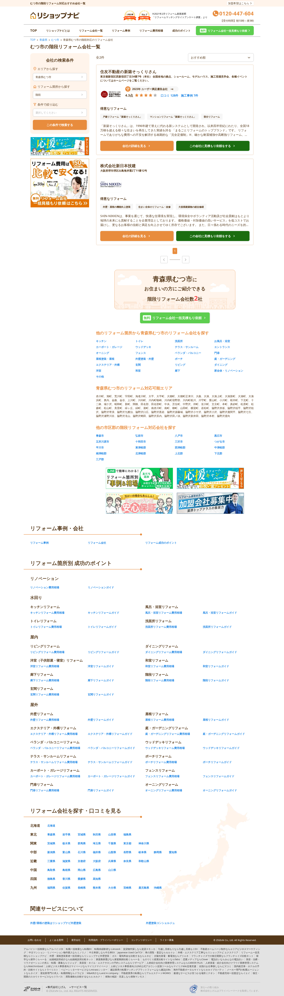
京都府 (82, 861)
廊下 (177, 370)
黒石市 (218, 435)
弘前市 (139, 435)
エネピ (131, 955)
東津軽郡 (140, 447)
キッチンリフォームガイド (103, 612)
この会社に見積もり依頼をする (212, 146)
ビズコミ (215, 966)
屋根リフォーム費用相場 (159, 719)
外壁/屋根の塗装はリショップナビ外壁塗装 (55, 923)
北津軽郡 (140, 453)
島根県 (66, 870)
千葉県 (112, 843)
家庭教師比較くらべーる (118, 959)
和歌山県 (144, 861)
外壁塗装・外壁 (144, 359)
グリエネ (171, 955)
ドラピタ (62, 973)
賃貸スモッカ (139, 949)
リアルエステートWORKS (146, 973)
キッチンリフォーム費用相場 (47, 612)
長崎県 (82, 887)
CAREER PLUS (175, 962)
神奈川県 (144, 843)
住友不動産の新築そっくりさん (128, 71)
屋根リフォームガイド (216, 719)
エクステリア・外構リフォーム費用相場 (54, 734)
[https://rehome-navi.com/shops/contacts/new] (210, 503)
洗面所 (179, 341)
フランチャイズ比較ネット (222, 955)
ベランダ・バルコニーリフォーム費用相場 (55, 748)
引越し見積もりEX (178, 949)
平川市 (100, 447)
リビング (180, 364)
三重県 (51, 861)
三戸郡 (100, 459)
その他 (100, 376)
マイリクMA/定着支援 (153, 966)
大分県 (112, 887)
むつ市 (55, 40)
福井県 (97, 852)
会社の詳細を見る (136, 146)
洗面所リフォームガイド (217, 627)
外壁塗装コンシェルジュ (160, 923)
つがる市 (219, 441)
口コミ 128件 (169, 95)
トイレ (139, 341)
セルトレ (160, 952)
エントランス (222, 347)
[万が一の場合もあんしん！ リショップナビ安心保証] (139, 503)
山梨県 (112, 852)
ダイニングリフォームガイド (220, 652)
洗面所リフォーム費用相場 (161, 627)
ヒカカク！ (84, 976)
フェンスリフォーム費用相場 (162, 776)
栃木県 (66, 843)
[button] (225, 30)
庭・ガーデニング (224, 359)
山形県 (112, 834)
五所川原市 (102, 441)
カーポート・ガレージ (109, 347)
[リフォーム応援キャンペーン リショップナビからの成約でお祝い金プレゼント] (60, 146)
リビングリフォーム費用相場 (47, 652)
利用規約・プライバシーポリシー (106, 940)
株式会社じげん (56, 987)
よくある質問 (56, 940)
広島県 (97, 870)
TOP (33, 30)
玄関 (138, 364)
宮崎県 (127, 887)
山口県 (112, 870)
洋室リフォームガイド (101, 666)
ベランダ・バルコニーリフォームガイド (111, 748)
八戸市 (179, 435)
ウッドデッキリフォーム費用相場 (165, 748)
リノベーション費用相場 (44, 587)
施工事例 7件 (189, 95)
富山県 (66, 852)
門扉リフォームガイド (101, 790)
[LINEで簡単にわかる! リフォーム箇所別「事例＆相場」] (139, 478)
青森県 (43, 40)
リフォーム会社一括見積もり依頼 (175, 318)
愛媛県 (82, 879)
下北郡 (218, 453)
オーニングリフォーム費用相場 (163, 790)
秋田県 (97, 834)
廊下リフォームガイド (101, 680)
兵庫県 (112, 861)
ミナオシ (194, 973)
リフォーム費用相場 (151, 30)
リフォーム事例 (121, 30)
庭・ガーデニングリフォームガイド (224, 734)
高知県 (97, 879)
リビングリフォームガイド (103, 652)
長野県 (127, 852)
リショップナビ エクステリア (208, 952)
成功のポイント (181, 30)
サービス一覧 (79, 987)
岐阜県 (142, 852)
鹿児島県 (144, 887)
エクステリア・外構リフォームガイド (110, 734)
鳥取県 (51, 870)
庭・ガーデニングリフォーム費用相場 (167, 734)
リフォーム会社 (97, 542)
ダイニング (220, 364)
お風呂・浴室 (222, 341)
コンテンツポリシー (141, 940)
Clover (195, 959)
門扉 (217, 353)
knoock (107, 949)
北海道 (51, 825)
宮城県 (82, 834)
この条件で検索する (60, 125)
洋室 (98, 370)
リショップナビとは (58, 30)
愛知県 (173, 852)
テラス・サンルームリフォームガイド (110, 762)
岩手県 (66, 834)
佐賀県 (66, 887)
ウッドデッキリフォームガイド (221, 748)
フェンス (140, 353)
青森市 (100, 435)
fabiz (161, 959)
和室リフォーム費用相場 (159, 666)
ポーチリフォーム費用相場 (161, 762)
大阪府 (97, 861)
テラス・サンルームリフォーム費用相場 (54, 762)
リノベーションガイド (101, 587)
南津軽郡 (101, 453)
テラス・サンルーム (187, 347)
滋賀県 (66, 861)
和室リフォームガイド (216, 666)
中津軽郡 (219, 447)
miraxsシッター (84, 969)
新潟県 (51, 852)
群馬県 (82, 843)
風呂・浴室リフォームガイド (220, 612)
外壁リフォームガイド (101, 719)
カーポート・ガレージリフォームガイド (111, 776)
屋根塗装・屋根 (105, 359)
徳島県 (51, 879)
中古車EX (102, 952)
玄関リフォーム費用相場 (44, 694)
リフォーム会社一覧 (91, 30)
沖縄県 (158, 887)
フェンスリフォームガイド (218, 776)
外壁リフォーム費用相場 (44, 719)
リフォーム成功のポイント (161, 542)
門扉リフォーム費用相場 (44, 790)
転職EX (79, 949)
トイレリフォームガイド (102, 627)
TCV (130, 952)
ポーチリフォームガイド (217, 762)
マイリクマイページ (77, 966)
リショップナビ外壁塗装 (79, 955)
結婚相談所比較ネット (71, 959)
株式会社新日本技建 (118, 165)
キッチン (101, 341)
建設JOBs (140, 969)
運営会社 (76, 940)
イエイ (234, 973)
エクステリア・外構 (108, 364)
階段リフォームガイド (216, 680)
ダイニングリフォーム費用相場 (163, 652)
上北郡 (179, 453)
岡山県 (82, 870)
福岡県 (51, 887)
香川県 (66, 879)
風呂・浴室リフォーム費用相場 (163, 612)
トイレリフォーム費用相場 (46, 627)
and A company (102, 973)
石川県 (82, 852)
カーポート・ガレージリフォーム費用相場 (55, 776)
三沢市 (179, 441)
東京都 (127, 843)
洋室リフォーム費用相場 (44, 666)
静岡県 (158, 852)
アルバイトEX (43, 949)
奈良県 (127, 861)
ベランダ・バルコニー (188, 353)
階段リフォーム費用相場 (159, 680)
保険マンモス (124, 976)
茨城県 (51, 843)
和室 (138, 370)
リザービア (111, 962)
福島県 (127, 834)
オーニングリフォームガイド (220, 790)
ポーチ (179, 359)
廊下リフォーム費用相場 (44, 680)
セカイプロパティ (198, 969)
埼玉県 (97, 843)
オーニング (102, 353)
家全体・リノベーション (228, 370)
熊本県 (97, 887)
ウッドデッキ (143, 347)
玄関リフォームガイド (101, 694)
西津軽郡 (180, 447)
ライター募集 (167, 940)
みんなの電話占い (227, 959)
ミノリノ (57, 952)
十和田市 (140, 441)
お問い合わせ (34, 940)
